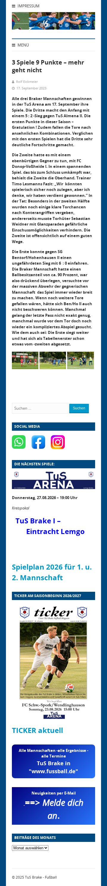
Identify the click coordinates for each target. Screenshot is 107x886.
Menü (23, 45)
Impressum (28, 6)
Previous (24, 22)
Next (83, 22)
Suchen (79, 408)
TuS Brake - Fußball (41, 877)
